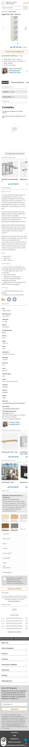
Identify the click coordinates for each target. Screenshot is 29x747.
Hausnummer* (7, 553)
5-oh (3, 376)
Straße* (5, 548)
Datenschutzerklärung (14, 601)
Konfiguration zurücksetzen (15, 153)
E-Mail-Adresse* (8, 704)
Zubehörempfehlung (17, 82)
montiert (5, 392)
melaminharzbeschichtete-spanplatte (13, 403)
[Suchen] (25, 7)
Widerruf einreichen (14, 742)
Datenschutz (14, 739)
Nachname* (6, 539)
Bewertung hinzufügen (14, 632)
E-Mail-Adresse (7, 572)
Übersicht (5, 82)
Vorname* (6, 534)
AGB (14, 736)
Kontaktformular (14, 424)
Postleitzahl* (7, 558)
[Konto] (24, 3)
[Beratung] (25, 739)
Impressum (14, 732)
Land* (4, 566)
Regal (4, 332)
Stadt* (5, 563)
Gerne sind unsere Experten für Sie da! (15, 71)
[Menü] (3, 3)
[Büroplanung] (25, 743)
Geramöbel (5, 413)
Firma (4, 543)
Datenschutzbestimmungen (13, 725)
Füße (3, 398)
